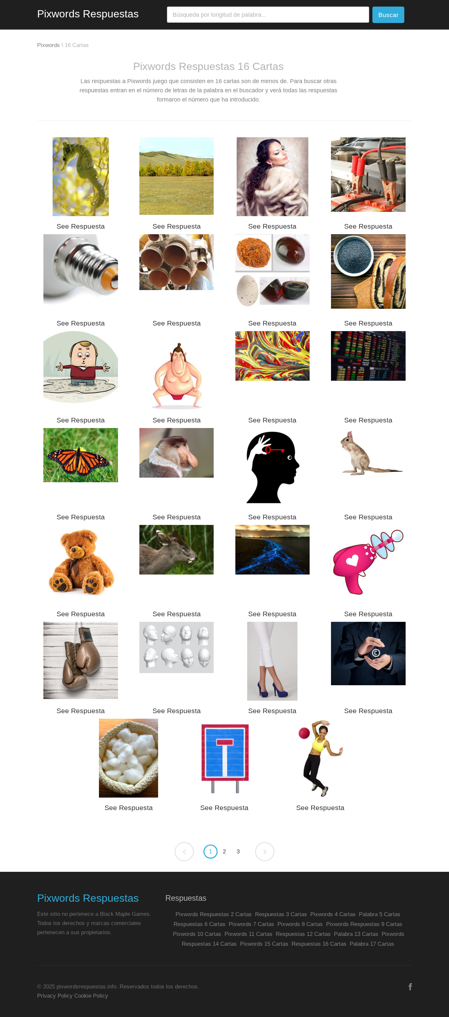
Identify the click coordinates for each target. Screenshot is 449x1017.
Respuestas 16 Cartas (319, 944)
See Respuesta (81, 226)
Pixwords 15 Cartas (264, 944)
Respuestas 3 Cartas (281, 914)
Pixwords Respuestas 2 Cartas (214, 914)
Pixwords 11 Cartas (248, 934)
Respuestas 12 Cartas (303, 934)
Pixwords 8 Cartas (300, 924)
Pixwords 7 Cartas (251, 924)
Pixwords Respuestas (88, 14)
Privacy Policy (55, 996)
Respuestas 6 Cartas (199, 924)
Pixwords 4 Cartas (333, 914)
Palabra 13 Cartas (356, 934)
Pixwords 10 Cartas (197, 934)
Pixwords (48, 45)
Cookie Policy (91, 996)
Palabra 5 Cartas (379, 914)
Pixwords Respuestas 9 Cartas (364, 924)
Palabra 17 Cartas (372, 944)
